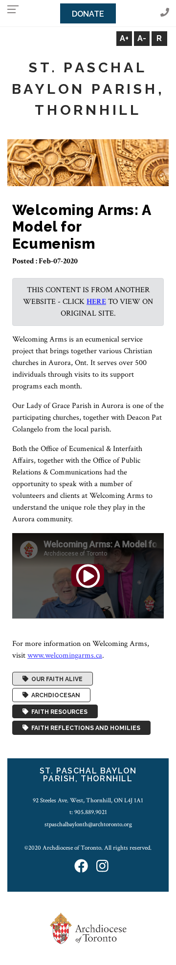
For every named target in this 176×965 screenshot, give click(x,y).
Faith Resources (58, 711)
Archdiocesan (54, 695)
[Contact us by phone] (165, 13)
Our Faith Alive (55, 678)
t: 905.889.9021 (88, 812)
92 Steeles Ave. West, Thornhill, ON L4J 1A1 (88, 800)
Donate (88, 14)
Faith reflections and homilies (84, 728)
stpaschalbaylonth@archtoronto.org (88, 824)
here (96, 302)
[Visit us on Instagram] (102, 867)
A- (141, 38)
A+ (124, 38)
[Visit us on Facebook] (81, 867)
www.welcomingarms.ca (64, 655)
